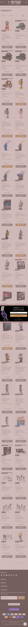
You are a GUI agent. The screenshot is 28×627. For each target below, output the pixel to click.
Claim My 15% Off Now (18, 315)
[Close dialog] (27, 306)
